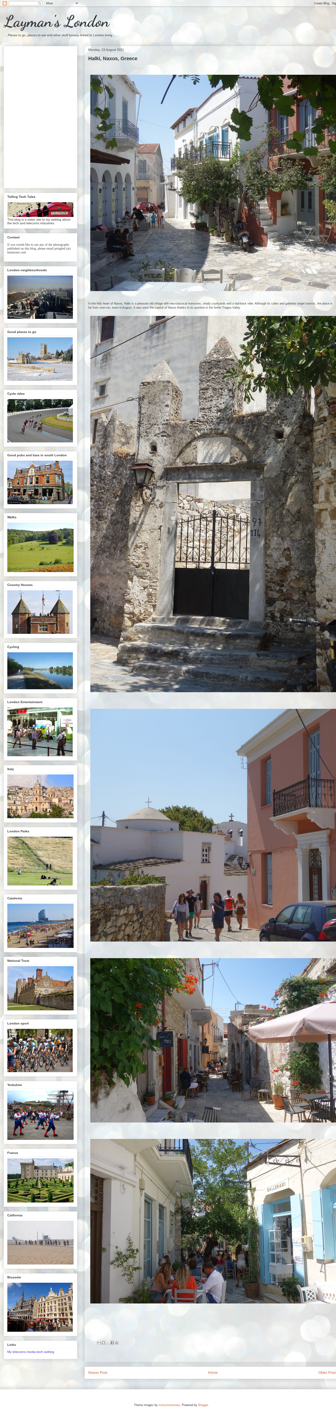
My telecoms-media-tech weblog (30, 1352)
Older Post (327, 1373)
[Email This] (99, 1342)
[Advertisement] (40, 116)
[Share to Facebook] (112, 1342)
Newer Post (97, 1373)
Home (213, 1373)
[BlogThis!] (103, 1342)
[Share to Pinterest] (116, 1342)
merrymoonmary (169, 1405)
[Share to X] (108, 1342)
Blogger (203, 1405)
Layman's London (56, 21)
